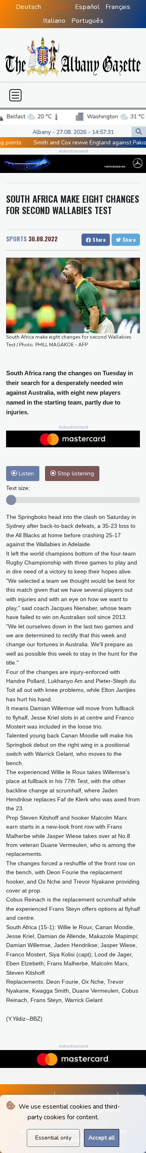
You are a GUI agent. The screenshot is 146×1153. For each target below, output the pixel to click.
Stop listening (75, 473)
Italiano (54, 20)
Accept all (101, 1138)
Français (118, 6)
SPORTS (16, 238)
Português (87, 20)
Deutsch (28, 6)
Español (87, 6)
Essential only (53, 1138)
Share (98, 239)
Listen (25, 473)
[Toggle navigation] (15, 95)
